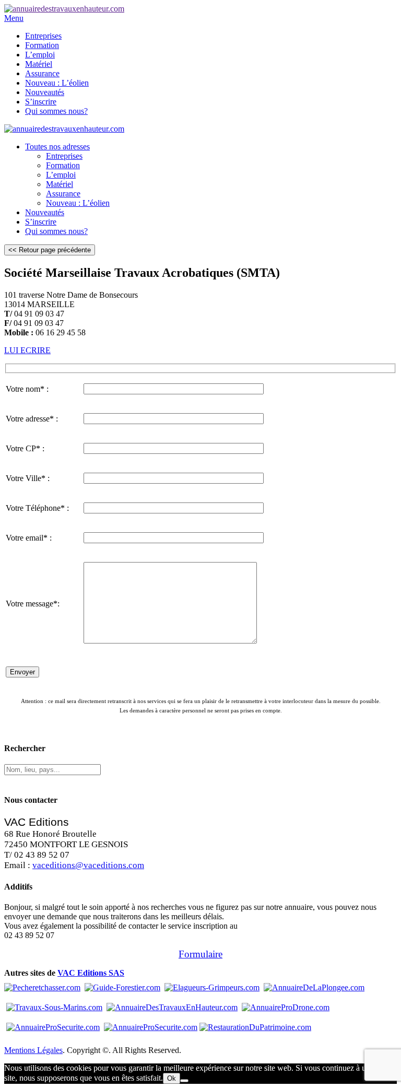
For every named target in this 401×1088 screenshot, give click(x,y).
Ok (171, 1078)
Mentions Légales (33, 1050)
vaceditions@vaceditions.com (88, 865)
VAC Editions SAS (90, 972)
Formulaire (200, 954)
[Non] (184, 1080)
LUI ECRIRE (27, 350)
